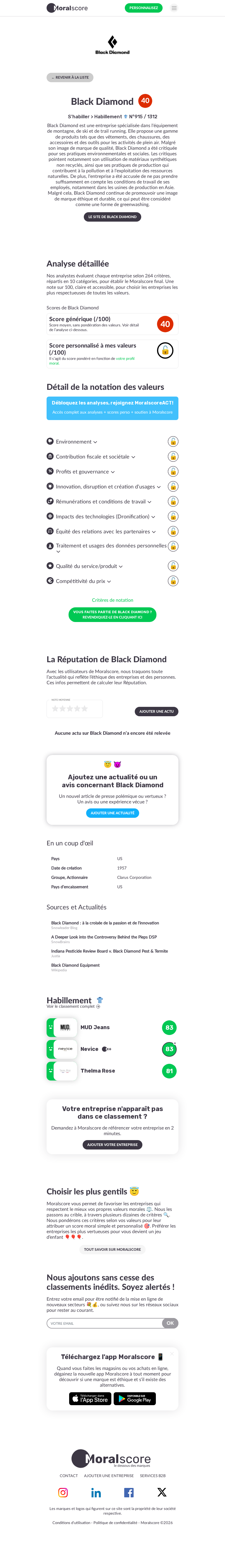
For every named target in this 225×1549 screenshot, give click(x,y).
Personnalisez (143, 8)
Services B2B (153, 1476)
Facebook (129, 1492)
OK (170, 1323)
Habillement (108, 116)
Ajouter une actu (156, 711)
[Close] (172, 1353)
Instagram (63, 1492)
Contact (69, 1476)
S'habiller (79, 116)
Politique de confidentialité (115, 1523)
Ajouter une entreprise (109, 1476)
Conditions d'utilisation (71, 1523)
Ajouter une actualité (112, 813)
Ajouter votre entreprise (112, 1145)
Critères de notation (112, 600)
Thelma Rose (98, 1071)
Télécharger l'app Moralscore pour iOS (90, 1399)
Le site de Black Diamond (112, 217)
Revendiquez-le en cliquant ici (112, 614)
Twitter (162, 1492)
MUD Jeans (95, 1027)
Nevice (90, 1049)
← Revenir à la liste (70, 77)
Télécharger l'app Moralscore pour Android (135, 1399)
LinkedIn (96, 1492)
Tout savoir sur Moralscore (112, 1249)
